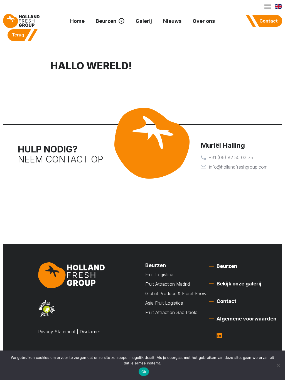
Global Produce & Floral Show (176, 293)
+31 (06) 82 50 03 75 (230, 157)
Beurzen (106, 21)
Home (77, 21)
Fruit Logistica (159, 274)
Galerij (144, 21)
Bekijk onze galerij (239, 284)
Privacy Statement (56, 331)
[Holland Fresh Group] (21, 21)
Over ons (204, 21)
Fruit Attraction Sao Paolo (172, 312)
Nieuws (172, 21)
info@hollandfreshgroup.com (238, 167)
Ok (143, 371)
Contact (268, 21)
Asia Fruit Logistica (164, 303)
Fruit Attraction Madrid (167, 284)
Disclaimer (90, 331)
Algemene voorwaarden (246, 319)
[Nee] (278, 365)
